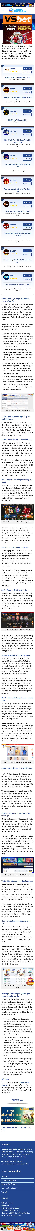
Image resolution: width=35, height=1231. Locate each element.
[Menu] (2, 10)
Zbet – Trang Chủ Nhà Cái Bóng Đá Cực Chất (16, 1128)
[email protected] (13, 1208)
